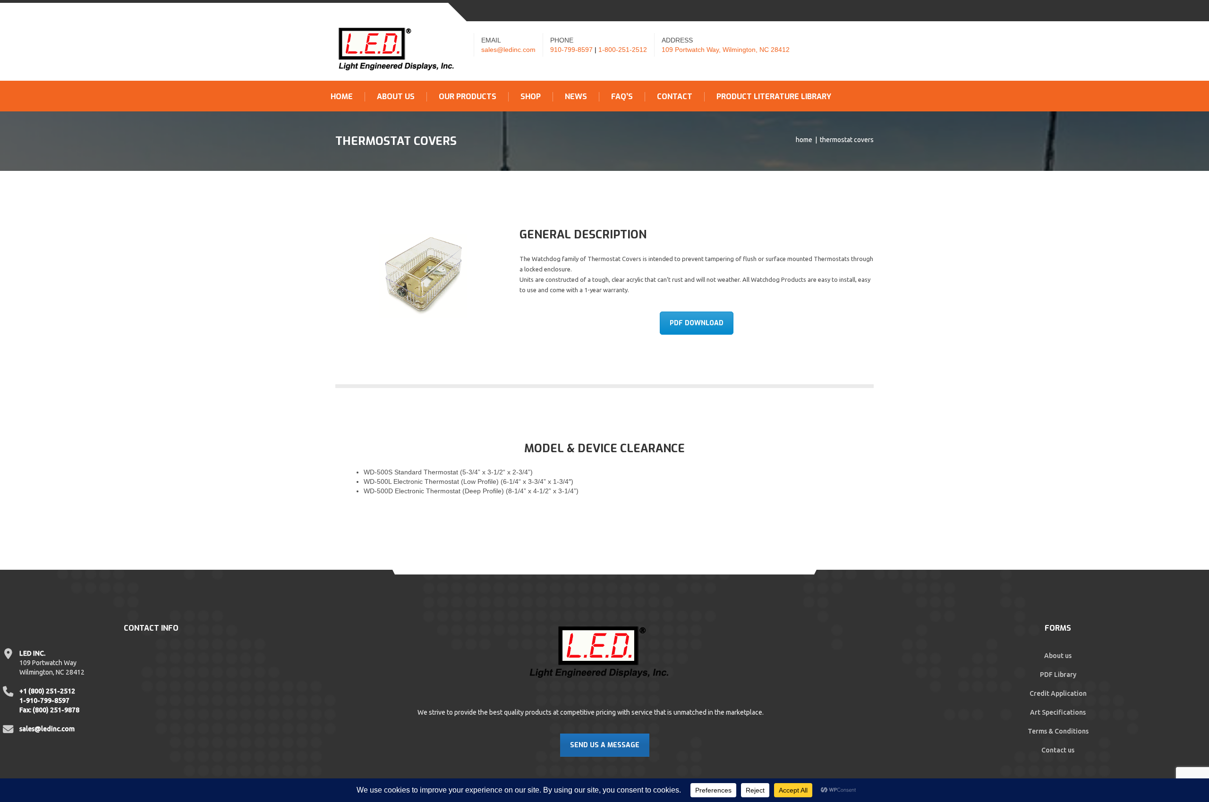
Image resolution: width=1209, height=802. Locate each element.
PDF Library (1058, 674)
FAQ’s (622, 96)
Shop (530, 96)
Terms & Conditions (1058, 731)
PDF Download (697, 323)
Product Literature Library (773, 96)
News (576, 96)
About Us (396, 96)
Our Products (467, 96)
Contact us (1057, 750)
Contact (674, 96)
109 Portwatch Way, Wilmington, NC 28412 (726, 49)
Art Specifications (1058, 712)
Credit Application (1058, 693)
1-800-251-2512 (622, 49)
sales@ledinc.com (508, 49)
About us (1058, 655)
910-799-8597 (571, 49)
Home (342, 96)
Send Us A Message (604, 745)
